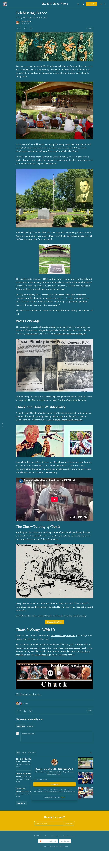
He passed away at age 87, (63, 635)
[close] (75, 759)
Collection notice (69, 836)
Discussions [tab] (32, 753)
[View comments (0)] (25, 28)
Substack (44, 846)
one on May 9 (31, 333)
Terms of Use (65, 789)
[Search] (78, 4)
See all (20, 803)
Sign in (102, 4)
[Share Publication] (83, 4)
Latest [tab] (24, 753)
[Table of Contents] (2, 425)
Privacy (53, 836)
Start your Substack (49, 841)
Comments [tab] (21, 726)
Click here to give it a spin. (28, 694)
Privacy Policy (70, 791)
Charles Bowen (26, 21)
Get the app (65, 841)
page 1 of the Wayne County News (69, 400)
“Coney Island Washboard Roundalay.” (65, 419)
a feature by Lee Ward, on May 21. (70, 333)
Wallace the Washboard (63, 416)
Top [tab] (18, 753)
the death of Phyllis (25, 639)
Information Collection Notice (53, 791)
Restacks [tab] (30, 726)
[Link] (12, 321)
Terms (60, 836)
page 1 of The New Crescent (32, 400)
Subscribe (91, 4)
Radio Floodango (43, 654)
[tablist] (25, 726)
